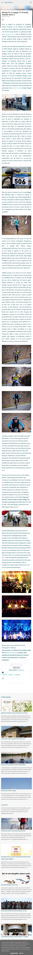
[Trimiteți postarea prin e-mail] (3, 673)
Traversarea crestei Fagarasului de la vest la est (13, 738)
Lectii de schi (4, 805)
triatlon (11, 674)
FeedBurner (20, 670)
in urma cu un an (10, 34)
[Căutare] (31, 2)
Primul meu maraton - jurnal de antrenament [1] (13, 830)
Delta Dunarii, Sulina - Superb (8, 790)
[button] (3, 20)
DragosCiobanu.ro (8, 2)
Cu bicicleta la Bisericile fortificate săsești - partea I (14, 910)
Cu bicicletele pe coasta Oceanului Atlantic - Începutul (14, 936)
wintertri (17, 674)
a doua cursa (16, 88)
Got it (21, 953)
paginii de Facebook (11, 652)
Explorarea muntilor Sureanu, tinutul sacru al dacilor (14, 713)
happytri (4, 674)
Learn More (14, 953)
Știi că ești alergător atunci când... (9, 884)
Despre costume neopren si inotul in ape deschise (13, 764)
